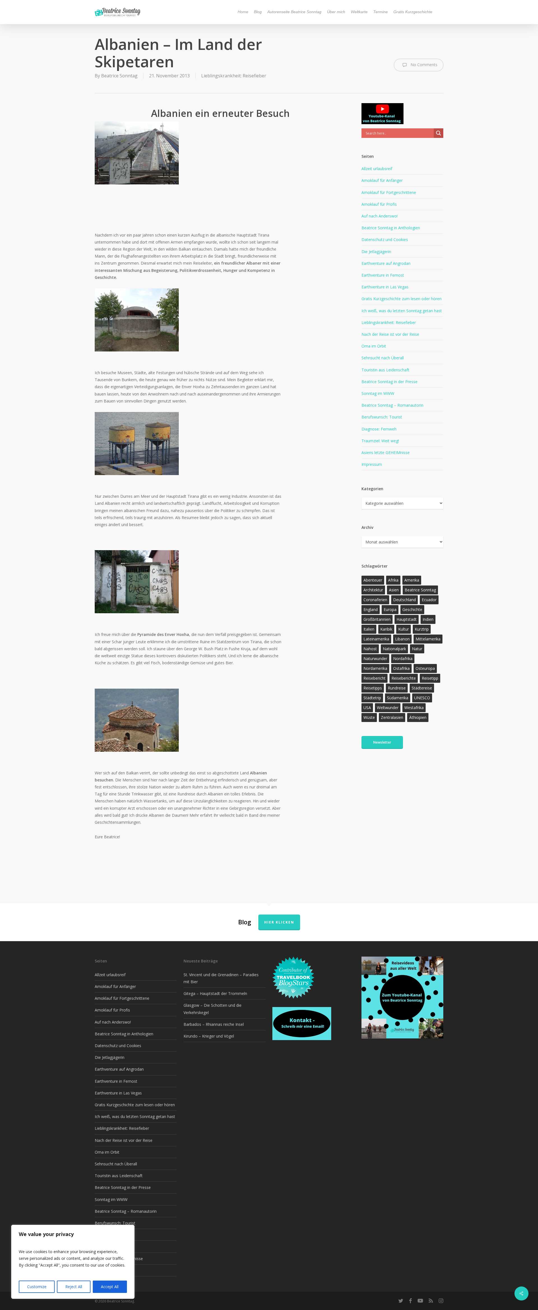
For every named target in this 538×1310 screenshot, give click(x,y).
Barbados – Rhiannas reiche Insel (214, 1024)
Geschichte (412, 609)
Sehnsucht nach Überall (382, 357)
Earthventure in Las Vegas (385, 287)
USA (367, 707)
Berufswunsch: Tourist (381, 417)
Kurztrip (422, 629)
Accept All (110, 1286)
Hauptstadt (406, 619)
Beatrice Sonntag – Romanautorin (392, 405)
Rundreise (397, 688)
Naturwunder (375, 658)
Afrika (393, 580)
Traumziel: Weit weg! (380, 440)
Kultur (403, 629)
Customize (37, 1286)
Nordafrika (402, 658)
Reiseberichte (403, 678)
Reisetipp (430, 678)
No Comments (423, 64)
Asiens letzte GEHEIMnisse (385, 452)
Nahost (370, 648)
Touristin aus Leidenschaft (385, 369)
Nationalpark (394, 648)
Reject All (73, 1286)
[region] (72, 1262)
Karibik (386, 629)
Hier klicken (279, 922)
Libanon (402, 639)
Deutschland (404, 599)
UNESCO (422, 697)
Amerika (411, 580)
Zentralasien (392, 717)
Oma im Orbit (373, 346)
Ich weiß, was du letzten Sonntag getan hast (401, 310)
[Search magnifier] (438, 133)
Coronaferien (375, 599)
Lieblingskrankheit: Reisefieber (233, 76)
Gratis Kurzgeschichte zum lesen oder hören (401, 298)
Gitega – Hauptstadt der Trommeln (215, 993)
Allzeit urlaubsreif (376, 168)
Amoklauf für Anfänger (382, 180)
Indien (428, 619)
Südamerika (397, 697)
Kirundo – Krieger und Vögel (209, 1036)
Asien (394, 589)
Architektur (373, 589)
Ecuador (429, 599)
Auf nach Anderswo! (379, 216)
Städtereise (422, 688)
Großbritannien (377, 619)
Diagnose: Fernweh (378, 429)
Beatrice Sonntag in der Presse (389, 381)
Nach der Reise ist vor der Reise (390, 334)
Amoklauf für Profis (379, 204)
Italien (368, 629)
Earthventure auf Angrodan (386, 263)
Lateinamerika (376, 639)
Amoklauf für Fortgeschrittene (388, 192)
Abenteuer (372, 580)
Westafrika (414, 707)
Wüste (369, 717)
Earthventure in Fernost (382, 275)
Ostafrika (401, 668)
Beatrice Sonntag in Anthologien (390, 227)
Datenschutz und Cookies (384, 239)
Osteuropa (425, 668)
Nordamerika (375, 668)
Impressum (371, 464)
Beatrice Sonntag (119, 76)
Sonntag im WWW (377, 393)
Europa (390, 609)
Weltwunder (387, 707)
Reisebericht (374, 678)
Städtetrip (372, 697)
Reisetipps (372, 688)
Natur (417, 648)
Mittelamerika (428, 639)
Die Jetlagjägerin (376, 251)
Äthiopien (417, 717)
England (370, 609)
